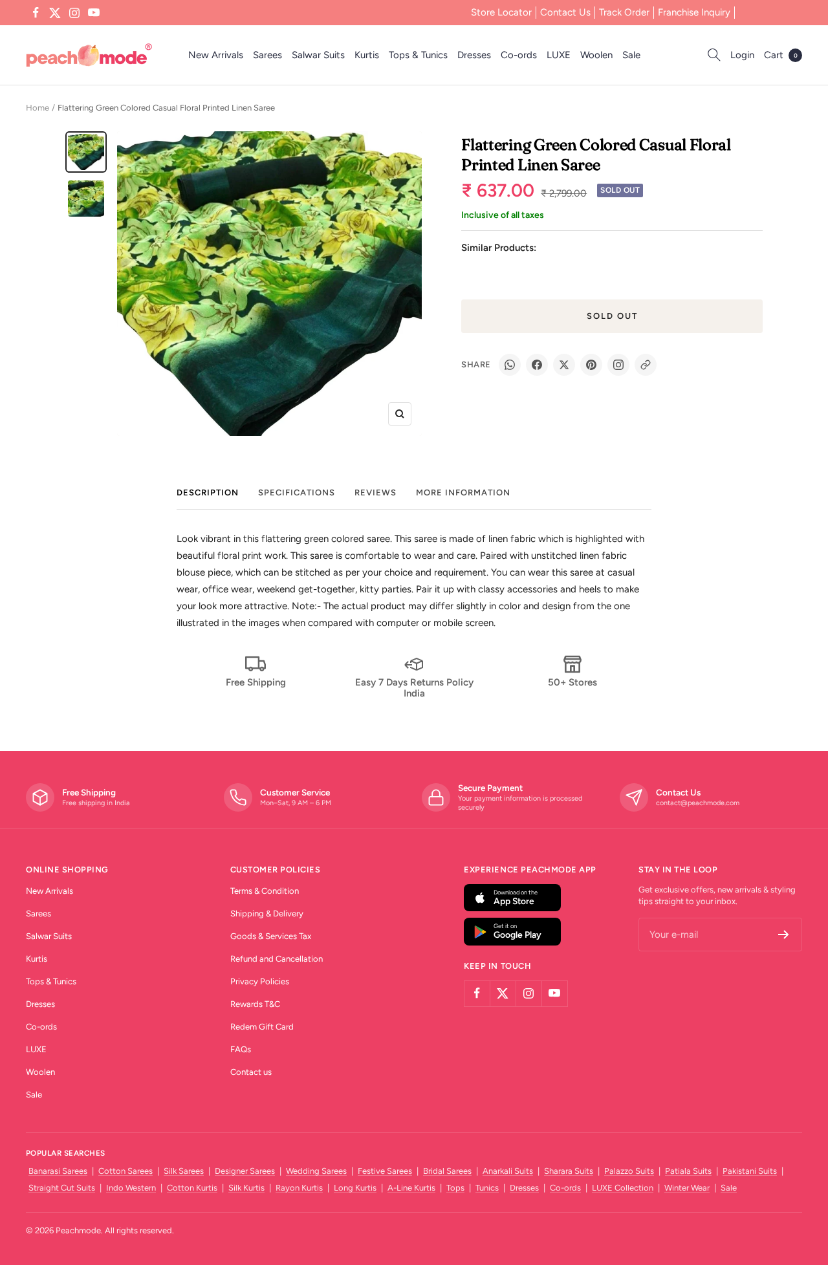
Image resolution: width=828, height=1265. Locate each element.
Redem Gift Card (262, 1027)
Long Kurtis (355, 1188)
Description (208, 492)
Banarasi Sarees (57, 1171)
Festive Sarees (385, 1171)
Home (37, 108)
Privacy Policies (259, 981)
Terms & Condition (264, 891)
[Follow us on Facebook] (35, 13)
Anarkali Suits (508, 1171)
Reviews (375, 492)
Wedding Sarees (316, 1171)
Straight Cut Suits (61, 1188)
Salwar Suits (318, 55)
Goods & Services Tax (270, 936)
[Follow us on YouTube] (94, 13)
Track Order (624, 12)
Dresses (474, 55)
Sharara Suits (568, 1171)
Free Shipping (256, 682)
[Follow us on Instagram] (74, 13)
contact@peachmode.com (697, 803)
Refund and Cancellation (276, 959)
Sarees (267, 55)
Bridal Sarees (447, 1171)
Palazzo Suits (629, 1171)
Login (742, 55)
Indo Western (131, 1188)
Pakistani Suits (750, 1171)
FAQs (240, 1049)
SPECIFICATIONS (296, 492)
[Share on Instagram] (618, 365)
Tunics (487, 1188)
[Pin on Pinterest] (591, 365)
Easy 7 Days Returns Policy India (414, 687)
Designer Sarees (245, 1171)
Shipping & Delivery (266, 913)
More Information (463, 492)
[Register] (783, 934)
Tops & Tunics (418, 55)
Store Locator (501, 12)
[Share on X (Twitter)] (564, 365)
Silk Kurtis (246, 1188)
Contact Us (565, 12)
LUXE (559, 55)
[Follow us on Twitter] (55, 13)
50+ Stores (572, 682)
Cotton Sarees (125, 1171)
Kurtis (366, 55)
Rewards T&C (255, 1004)
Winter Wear (687, 1188)
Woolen (596, 55)
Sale (631, 55)
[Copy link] (646, 365)
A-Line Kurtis (411, 1188)
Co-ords (519, 55)
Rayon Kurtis (299, 1188)
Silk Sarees (184, 1171)
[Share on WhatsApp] (510, 365)
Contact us (251, 1072)
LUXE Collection (622, 1188)
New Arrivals (215, 55)
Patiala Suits (688, 1171)
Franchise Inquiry (694, 12)
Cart (781, 55)
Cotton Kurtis (192, 1188)
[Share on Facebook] (537, 365)
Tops (455, 1188)
